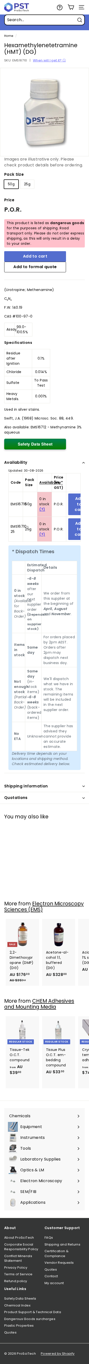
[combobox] (44, 20)
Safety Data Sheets (20, 1298)
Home (8, 36)
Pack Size (14, 174)
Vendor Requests (59, 1262)
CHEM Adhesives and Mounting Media (39, 1004)
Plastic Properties (19, 1325)
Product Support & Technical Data (32, 1312)
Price (9, 200)
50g (11, 184)
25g (27, 184)
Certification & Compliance (56, 1253)
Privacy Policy (15, 1267)
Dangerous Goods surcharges (29, 1319)
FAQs (48, 1237)
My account (54, 1283)
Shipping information (26, 786)
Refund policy (15, 1281)
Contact (51, 1276)
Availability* (51, 482)
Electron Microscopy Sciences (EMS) (44, 906)
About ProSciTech (19, 1237)
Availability (15, 462)
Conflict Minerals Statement (18, 1258)
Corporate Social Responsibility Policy (21, 1247)
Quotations (16, 797)
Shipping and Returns (62, 1244)
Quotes (50, 1269)
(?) (42, 509)
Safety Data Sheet (35, 444)
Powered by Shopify (57, 1353)
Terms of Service (18, 1274)
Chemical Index (17, 1305)
